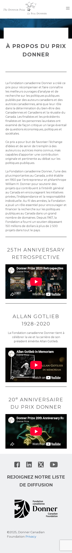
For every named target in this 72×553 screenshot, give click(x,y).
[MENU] (67, 8)
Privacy (31, 536)
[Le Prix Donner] (25, 7)
